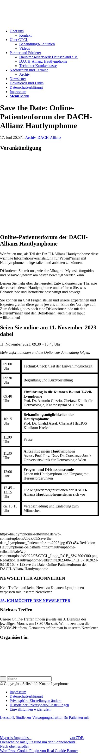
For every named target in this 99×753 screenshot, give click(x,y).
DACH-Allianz (49, 137)
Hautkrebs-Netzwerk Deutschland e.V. (48, 57)
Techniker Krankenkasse (38, 66)
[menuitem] (54, 33)
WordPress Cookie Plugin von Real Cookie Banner (39, 751)
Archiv (24, 74)
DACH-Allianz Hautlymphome (43, 61)
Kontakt (25, 35)
